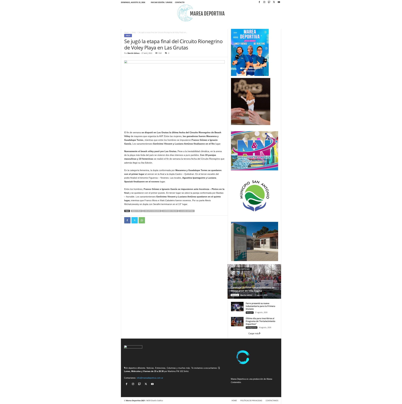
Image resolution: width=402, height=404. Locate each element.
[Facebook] (259, 2)
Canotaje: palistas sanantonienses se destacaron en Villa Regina (252, 289)
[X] (274, 2)
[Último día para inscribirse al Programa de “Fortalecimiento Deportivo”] (237, 321)
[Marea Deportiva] (201, 13)
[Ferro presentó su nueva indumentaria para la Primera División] (237, 306)
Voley (134, 32)
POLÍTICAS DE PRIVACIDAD (251, 400)
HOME (234, 400)
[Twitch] (269, 2)
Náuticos (234, 295)
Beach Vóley (137, 211)
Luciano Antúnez (186, 211)
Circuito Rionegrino (152, 211)
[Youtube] (279, 2)
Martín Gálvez (133, 53)
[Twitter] (134, 220)
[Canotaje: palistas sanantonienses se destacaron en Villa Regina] (254, 281)
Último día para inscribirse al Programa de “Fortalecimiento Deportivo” (260, 321)
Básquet (250, 312)
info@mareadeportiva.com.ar (150, 378)
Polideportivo (252, 327)
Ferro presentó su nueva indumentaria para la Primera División (260, 306)
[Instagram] (264, 2)
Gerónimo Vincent (170, 211)
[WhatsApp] (142, 220)
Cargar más (253, 333)
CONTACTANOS (272, 400)
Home (126, 32)
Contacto (180, 2)
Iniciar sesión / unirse (161, 2)
